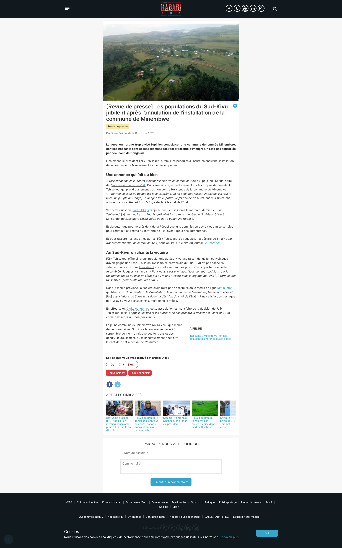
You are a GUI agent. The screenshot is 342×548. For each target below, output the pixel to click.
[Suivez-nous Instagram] (261, 8)
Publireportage (228, 502)
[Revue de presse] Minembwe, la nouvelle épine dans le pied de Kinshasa (205, 422)
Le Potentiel (212, 243)
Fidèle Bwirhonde (121, 133)
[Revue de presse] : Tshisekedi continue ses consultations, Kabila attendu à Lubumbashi (146, 424)
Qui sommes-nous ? (91, 516)
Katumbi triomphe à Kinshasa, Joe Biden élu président (175, 420)
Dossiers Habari (111, 502)
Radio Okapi (141, 210)
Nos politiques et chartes (185, 516)
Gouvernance (160, 502)
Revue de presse (118, 126)
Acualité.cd (146, 267)
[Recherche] (275, 9)
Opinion (195, 502)
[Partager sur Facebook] (109, 384)
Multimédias (179, 502)
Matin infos (224, 288)
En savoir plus (229, 537)
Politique (209, 502)
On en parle (134, 516)
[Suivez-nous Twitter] (237, 8)
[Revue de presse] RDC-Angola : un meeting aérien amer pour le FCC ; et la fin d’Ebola (118, 424)
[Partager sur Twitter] (117, 384)
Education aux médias (246, 516)
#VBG (69, 502)
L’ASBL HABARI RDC (217, 516)
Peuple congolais (140, 372)
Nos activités (115, 516)
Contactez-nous (155, 516)
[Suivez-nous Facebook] (229, 8)
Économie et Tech (136, 502)
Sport (176, 506)
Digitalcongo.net (137, 308)
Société (163, 506)
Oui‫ (267, 533)
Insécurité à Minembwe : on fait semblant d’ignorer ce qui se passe (210, 337)
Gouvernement (116, 372)
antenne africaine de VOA (129, 185)
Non (131, 364)
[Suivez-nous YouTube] (245, 8)
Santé (268, 502)
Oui (113, 364)
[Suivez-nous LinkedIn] (253, 8)
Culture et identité (87, 502)
